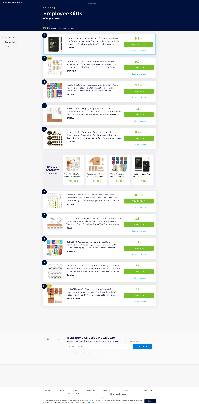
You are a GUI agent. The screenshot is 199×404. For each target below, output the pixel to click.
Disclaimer (90, 390)
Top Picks (9, 37)
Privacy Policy (91, 402)
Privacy (62, 390)
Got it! (150, 401)
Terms (75, 390)
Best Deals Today (146, 390)
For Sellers (126, 390)
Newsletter (9, 47)
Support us (108, 390)
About (48, 390)
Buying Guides (11, 42)
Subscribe (142, 346)
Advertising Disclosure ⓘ (76, 393)
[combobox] (99, 3)
